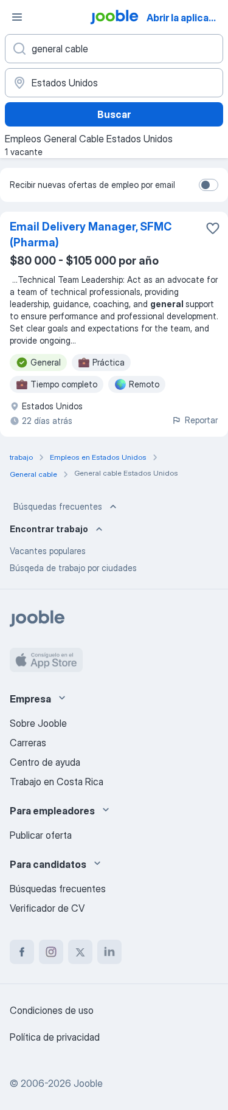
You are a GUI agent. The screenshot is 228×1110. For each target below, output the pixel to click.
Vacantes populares (48, 551)
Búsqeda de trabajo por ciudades (73, 568)
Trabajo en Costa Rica (56, 781)
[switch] (208, 185)
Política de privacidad (55, 1037)
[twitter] (80, 952)
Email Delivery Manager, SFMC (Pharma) (90, 234)
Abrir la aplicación (186, 18)
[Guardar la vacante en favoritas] (213, 228)
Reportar (201, 420)
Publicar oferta (41, 835)
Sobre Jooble (38, 723)
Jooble (88, 1083)
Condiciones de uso (52, 1010)
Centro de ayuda (45, 762)
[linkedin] (109, 952)
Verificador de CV (47, 908)
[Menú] (17, 17)
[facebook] (22, 952)
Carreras (28, 743)
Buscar (114, 114)
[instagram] (51, 952)
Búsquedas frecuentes (57, 506)
